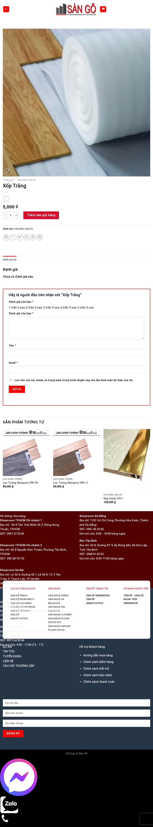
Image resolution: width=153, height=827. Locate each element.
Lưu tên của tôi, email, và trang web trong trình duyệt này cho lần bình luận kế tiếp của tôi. (74, 336)
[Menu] (6, 9)
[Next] (16, 125)
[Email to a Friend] (26, 193)
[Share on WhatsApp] (6, 193)
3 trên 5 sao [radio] (51, 263)
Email (13, 318)
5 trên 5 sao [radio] (85, 263)
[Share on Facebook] (13, 193)
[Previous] (4, 604)
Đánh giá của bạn (21, 258)
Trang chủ (8, 135)
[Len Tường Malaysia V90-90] (76, 458)
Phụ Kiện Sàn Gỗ (27, 135)
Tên (12, 301)
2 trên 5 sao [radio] (34, 263)
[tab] (9, 215)
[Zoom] (7, 128)
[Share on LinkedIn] (40, 193)
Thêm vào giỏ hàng (41, 171)
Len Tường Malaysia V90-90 (21, 538)
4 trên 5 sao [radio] (68, 263)
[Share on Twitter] (20, 193)
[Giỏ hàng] (103, 9)
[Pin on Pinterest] (33, 193)
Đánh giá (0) (9, 215)
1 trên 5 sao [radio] (17, 263)
